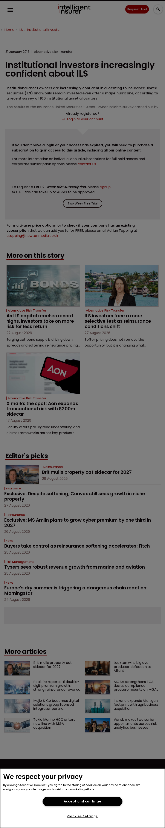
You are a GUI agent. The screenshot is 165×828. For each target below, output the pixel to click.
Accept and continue (82, 801)
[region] (82, 798)
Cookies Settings (82, 816)
